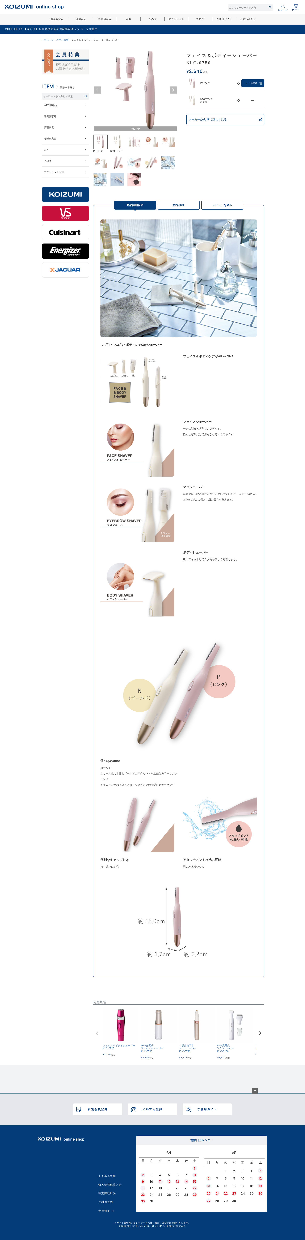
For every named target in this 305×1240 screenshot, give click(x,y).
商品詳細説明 (135, 205)
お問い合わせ (248, 19)
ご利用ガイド (224, 19)
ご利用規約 (105, 1202)
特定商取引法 (107, 1193)
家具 (128, 19)
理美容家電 (57, 19)
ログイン (283, 9)
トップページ (46, 40)
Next (173, 90)
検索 (270, 7)
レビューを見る (222, 205)
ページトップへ (255, 1091)
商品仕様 (178, 205)
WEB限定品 (50, 105)
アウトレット (176, 19)
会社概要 (104, 1210)
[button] (97, 1033)
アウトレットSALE (54, 172)
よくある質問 (107, 1176)
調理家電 (81, 19)
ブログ (200, 19)
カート (295, 9)
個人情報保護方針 (110, 1184)
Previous (97, 90)
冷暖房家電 (104, 19)
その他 (153, 19)
